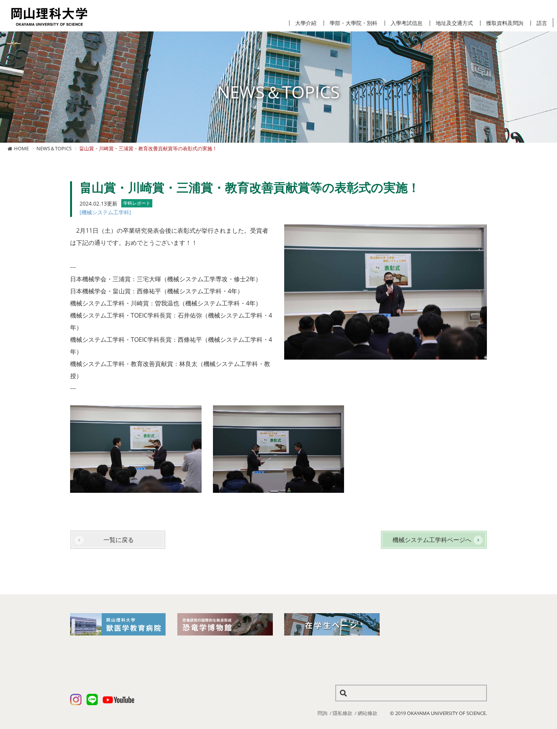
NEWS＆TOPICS (54, 148)
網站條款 (367, 713)
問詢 (322, 713)
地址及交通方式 (454, 23)
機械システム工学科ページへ (432, 540)
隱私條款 (342, 713)
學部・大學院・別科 (353, 23)
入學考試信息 (406, 23)
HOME (21, 148)
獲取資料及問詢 (504, 23)
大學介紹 (305, 23)
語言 (542, 23)
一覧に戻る (118, 540)
